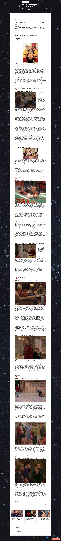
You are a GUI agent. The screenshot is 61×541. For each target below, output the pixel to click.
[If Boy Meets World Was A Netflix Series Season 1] (31, 513)
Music (38, 14)
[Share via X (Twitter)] (17, 501)
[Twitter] (47, 537)
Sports (21, 14)
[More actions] (45, 19)
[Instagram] (49, 537)
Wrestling (16, 14)
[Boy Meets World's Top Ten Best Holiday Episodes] (44, 513)
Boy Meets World (25, 14)
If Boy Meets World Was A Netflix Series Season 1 (30, 519)
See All (49, 508)
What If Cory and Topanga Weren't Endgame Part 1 (17, 519)
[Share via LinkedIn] (19, 501)
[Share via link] (21, 501)
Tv (40, 14)
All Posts (12, 14)
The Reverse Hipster (30, 4)
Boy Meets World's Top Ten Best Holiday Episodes (44, 519)
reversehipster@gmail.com (36, 537)
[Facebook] (46, 537)
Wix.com (25, 537)
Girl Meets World (32, 14)
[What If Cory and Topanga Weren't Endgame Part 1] (17, 513)
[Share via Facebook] (15, 501)
